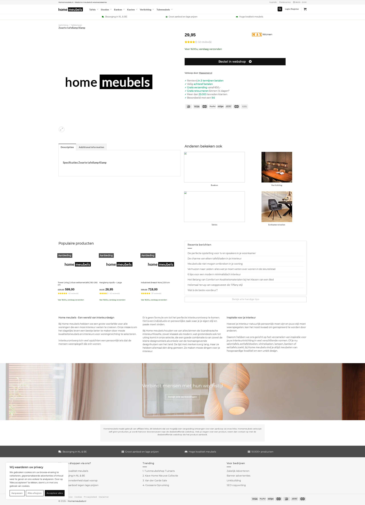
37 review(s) (156, 293)
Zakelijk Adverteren (238, 471)
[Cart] (305, 9)
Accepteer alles (55, 493)
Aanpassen (17, 493)
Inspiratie (273, 2)
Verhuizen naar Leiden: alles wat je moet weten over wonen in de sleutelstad (231, 269)
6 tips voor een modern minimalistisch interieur (214, 274)
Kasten (131, 9)
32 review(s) (205, 42)
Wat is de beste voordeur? (203, 290)
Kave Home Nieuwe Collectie (161, 475)
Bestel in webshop (232, 61)
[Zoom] (61, 129)
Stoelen (105, 9)
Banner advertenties (238, 475)
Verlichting (145, 9)
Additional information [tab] (91, 147)
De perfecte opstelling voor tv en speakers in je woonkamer (222, 253)
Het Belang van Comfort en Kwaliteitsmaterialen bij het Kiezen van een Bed (231, 279)
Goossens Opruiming (157, 485)
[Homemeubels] (71, 9)
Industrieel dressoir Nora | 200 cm (155, 282)
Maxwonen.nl (205, 73)
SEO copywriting (236, 485)
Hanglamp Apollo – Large (110, 282)
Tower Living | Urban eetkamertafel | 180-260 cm (78, 283)
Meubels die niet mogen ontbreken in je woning (215, 263)
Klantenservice (285, 2)
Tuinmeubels (163, 9)
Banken (118, 9)
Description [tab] (67, 147)
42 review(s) (73, 293)
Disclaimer (104, 497)
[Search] (280, 9)
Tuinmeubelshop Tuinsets (159, 471)
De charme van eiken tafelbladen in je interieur (215, 258)
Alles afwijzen (35, 493)
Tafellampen (76, 25)
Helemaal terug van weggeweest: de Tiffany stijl (215, 285)
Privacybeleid (90, 497)
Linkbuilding (234, 480)
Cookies (78, 497)
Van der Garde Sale (156, 480)
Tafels (92, 9)
